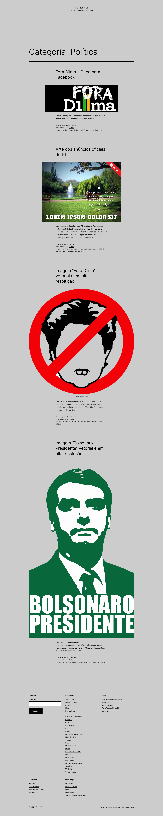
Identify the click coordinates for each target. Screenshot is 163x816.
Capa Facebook (70, 130)
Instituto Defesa (107, 705)
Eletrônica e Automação (74, 734)
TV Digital (68, 769)
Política (71, 128)
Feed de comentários (36, 789)
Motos (67, 749)
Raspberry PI (70, 760)
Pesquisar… (33, 699)
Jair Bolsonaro (93, 662)
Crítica (67, 722)
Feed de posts (34, 787)
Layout (95, 249)
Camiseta (74, 421)
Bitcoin (67, 708)
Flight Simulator (71, 737)
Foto (93, 421)
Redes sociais (72, 251)
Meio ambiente (70, 746)
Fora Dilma (98, 130)
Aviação (68, 705)
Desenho (80, 421)
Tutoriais (68, 766)
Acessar (32, 784)
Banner (71, 249)
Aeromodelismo (71, 702)
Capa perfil (79, 130)
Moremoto (105, 711)
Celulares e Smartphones (74, 717)
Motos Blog (106, 702)
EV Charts (69, 784)
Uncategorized (70, 772)
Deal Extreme (70, 725)
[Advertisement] (81, 32)
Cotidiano (68, 720)
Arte (66, 249)
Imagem (58, 424)
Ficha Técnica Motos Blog (111, 708)
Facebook (77, 249)
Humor (67, 743)
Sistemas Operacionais (73, 763)
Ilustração (98, 421)
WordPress (130, 807)
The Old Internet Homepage (112, 699)
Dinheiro (68, 731)
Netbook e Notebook (73, 751)
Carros (67, 714)
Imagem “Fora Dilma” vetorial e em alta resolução (76, 276)
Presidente (101, 662)
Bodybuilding (70, 711)
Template (80, 251)
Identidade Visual (86, 249)
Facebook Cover (89, 130)
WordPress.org (34, 792)
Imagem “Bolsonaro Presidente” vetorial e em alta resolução (80, 448)
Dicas (67, 728)
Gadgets (68, 740)
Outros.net (81, 8)
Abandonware (70, 699)
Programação (70, 757)
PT (66, 251)
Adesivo (67, 421)
